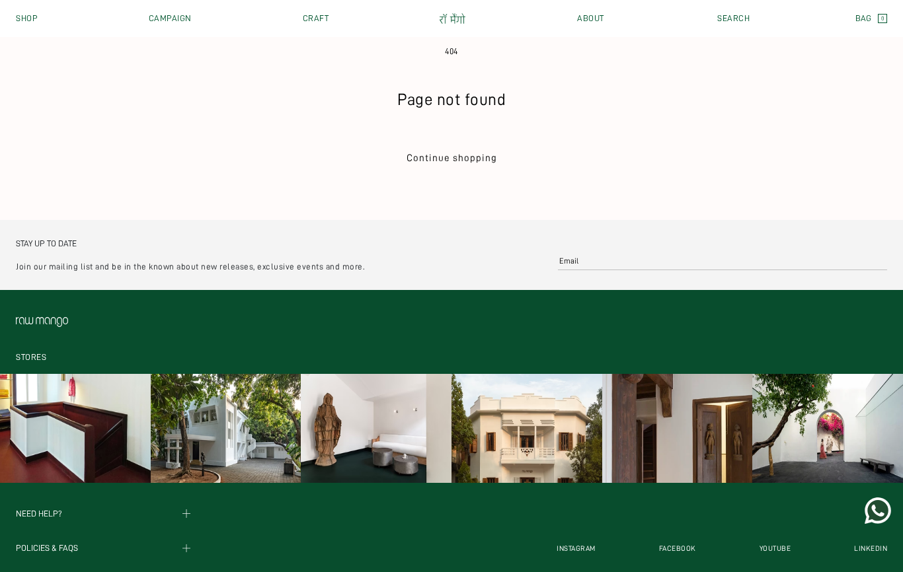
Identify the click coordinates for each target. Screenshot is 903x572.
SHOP (27, 18)
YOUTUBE (775, 548)
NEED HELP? (39, 513)
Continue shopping (452, 158)
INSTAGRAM (576, 548)
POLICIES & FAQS (47, 548)
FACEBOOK (677, 548)
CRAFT (316, 18)
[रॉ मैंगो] (453, 18)
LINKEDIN (870, 548)
